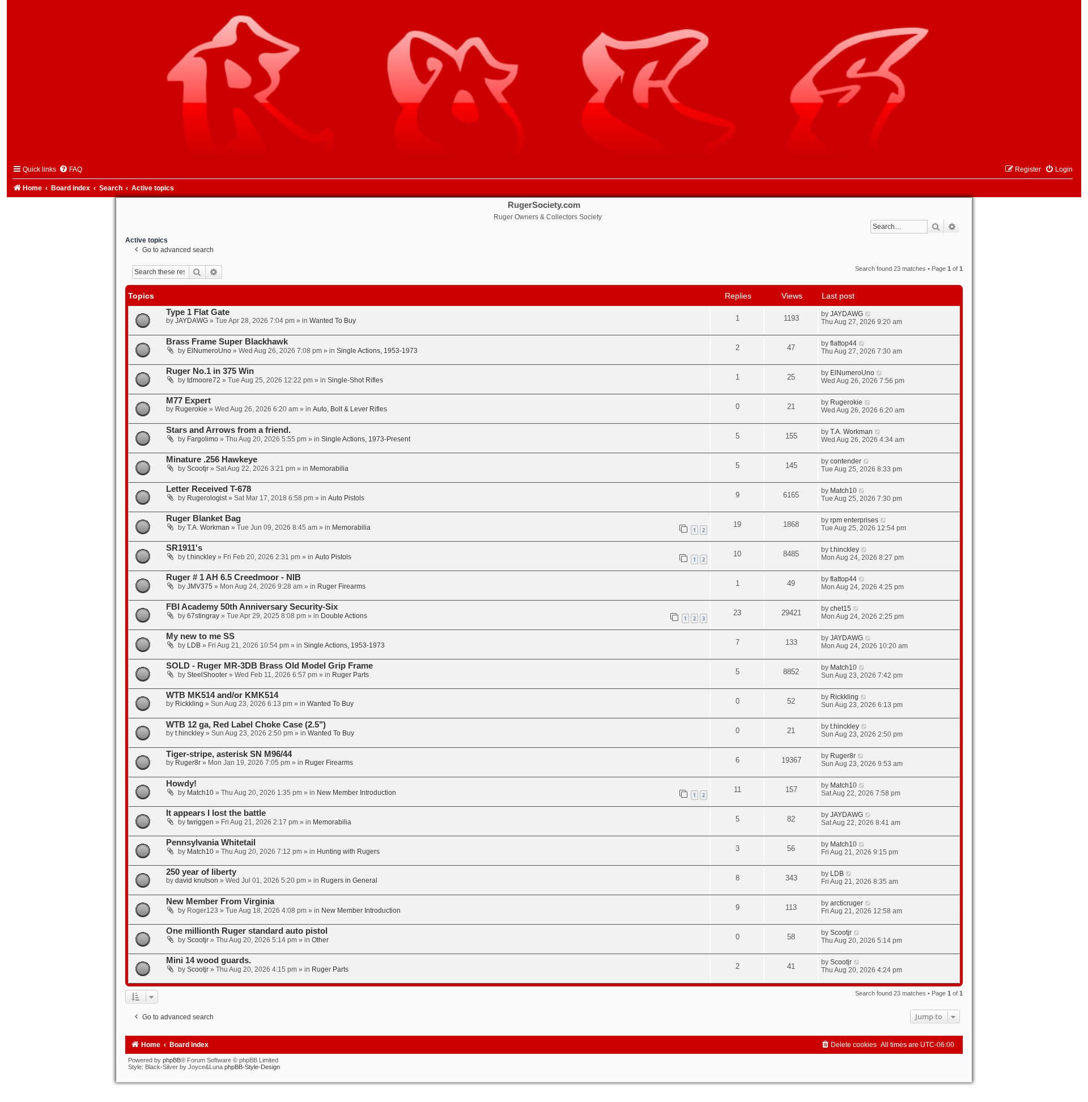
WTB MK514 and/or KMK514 (222, 695)
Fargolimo (202, 439)
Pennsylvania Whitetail (211, 842)
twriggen (200, 822)
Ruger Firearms (341, 586)
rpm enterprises (854, 520)
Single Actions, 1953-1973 (377, 351)
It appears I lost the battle (216, 813)
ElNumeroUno (209, 351)
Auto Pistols (346, 498)
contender (845, 461)
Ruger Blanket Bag (203, 518)
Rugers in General (349, 880)
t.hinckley (201, 557)
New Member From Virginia (220, 901)
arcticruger (846, 903)
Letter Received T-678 (208, 488)
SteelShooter (207, 675)
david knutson (196, 880)
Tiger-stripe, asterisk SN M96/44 (229, 754)
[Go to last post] (868, 314)
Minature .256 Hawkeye (211, 459)
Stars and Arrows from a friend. (228, 430)
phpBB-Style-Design (252, 1066)
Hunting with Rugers (348, 852)
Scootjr (198, 469)
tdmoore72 (203, 380)
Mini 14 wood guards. (208, 960)
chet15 (840, 608)
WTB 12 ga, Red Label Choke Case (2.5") (246, 724)
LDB (194, 645)
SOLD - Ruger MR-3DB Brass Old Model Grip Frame (269, 665)
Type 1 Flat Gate (198, 312)
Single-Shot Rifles (355, 380)
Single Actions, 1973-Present (365, 439)
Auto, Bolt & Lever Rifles (350, 409)
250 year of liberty (201, 872)
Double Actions (344, 616)
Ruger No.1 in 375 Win (210, 371)
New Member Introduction (356, 793)
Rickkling (189, 704)
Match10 (843, 491)
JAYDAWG (191, 321)
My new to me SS (200, 636)
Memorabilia (329, 469)
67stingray (203, 616)
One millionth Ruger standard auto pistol (247, 930)
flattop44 (843, 343)
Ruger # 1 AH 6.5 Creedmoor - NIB (233, 577)
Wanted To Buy (332, 321)
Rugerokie (191, 409)
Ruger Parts (350, 675)
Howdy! (181, 783)
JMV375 (199, 586)
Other (320, 940)
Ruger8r (188, 763)
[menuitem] (70, 169)
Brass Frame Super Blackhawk (227, 341)
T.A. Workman (851, 432)
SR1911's (184, 547)
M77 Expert (188, 400)
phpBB (172, 1060)
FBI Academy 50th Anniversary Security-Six (252, 606)
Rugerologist (207, 498)
